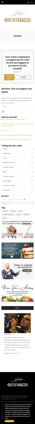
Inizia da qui (16, 353)
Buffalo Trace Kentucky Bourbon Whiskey (13, 119)
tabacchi (26, 214)
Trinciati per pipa (8, 176)
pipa (20, 211)
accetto (9, 421)
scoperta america (8, 214)
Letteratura (6, 190)
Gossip (5, 149)
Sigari (5, 172)
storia (18, 214)
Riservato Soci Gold (9, 162)
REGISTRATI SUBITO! (9, 77)
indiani (13, 211)
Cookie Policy (13, 399)
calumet (5, 211)
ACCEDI (23, 77)
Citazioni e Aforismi (9, 185)
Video (4, 218)
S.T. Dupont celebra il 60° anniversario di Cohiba (15, 139)
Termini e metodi (8, 167)
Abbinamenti (6, 153)
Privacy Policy (5, 399)
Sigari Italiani (7, 181)
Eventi (5, 158)
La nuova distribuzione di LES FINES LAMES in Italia (16, 135)
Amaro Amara (5, 130)
